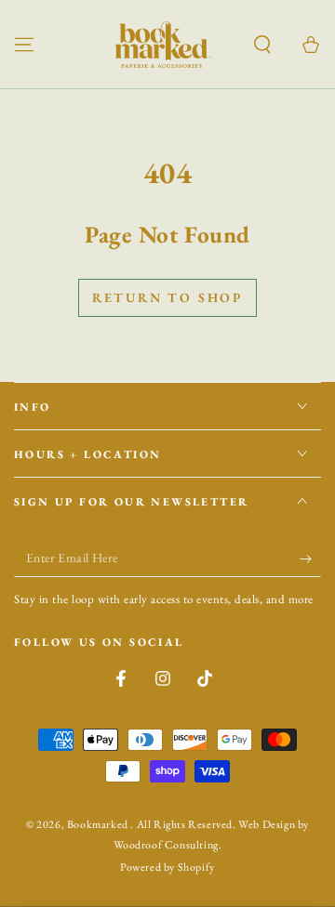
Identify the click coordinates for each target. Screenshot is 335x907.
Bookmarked (99, 824)
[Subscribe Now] (310, 558)
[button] (262, 44)
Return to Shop (167, 297)
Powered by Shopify (167, 867)
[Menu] (24, 44)
